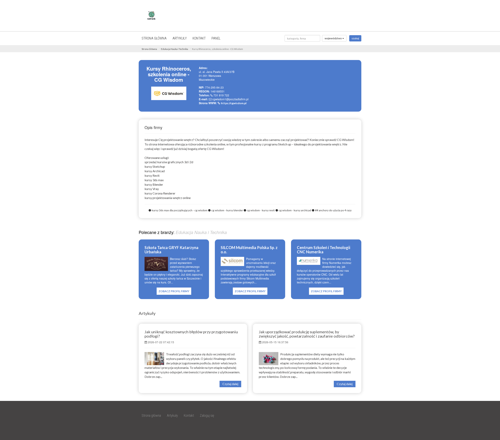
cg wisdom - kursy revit (261, 210)
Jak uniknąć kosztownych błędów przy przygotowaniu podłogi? (191, 333)
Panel (216, 38)
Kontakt (199, 38)
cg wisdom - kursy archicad (295, 210)
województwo (333, 38)
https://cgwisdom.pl (233, 103)
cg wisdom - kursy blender (227, 210)
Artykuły (179, 38)
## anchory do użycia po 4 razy (333, 210)
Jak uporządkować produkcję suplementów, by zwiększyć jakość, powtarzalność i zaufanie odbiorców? (306, 333)
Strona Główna (149, 48)
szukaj (355, 38)
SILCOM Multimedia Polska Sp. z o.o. (249, 249)
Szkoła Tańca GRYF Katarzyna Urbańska (171, 249)
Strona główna (154, 38)
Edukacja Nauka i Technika (174, 48)
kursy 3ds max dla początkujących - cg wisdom (179, 210)
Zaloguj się (207, 415)
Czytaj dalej (230, 384)
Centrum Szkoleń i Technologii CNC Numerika (323, 249)
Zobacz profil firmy (174, 291)
